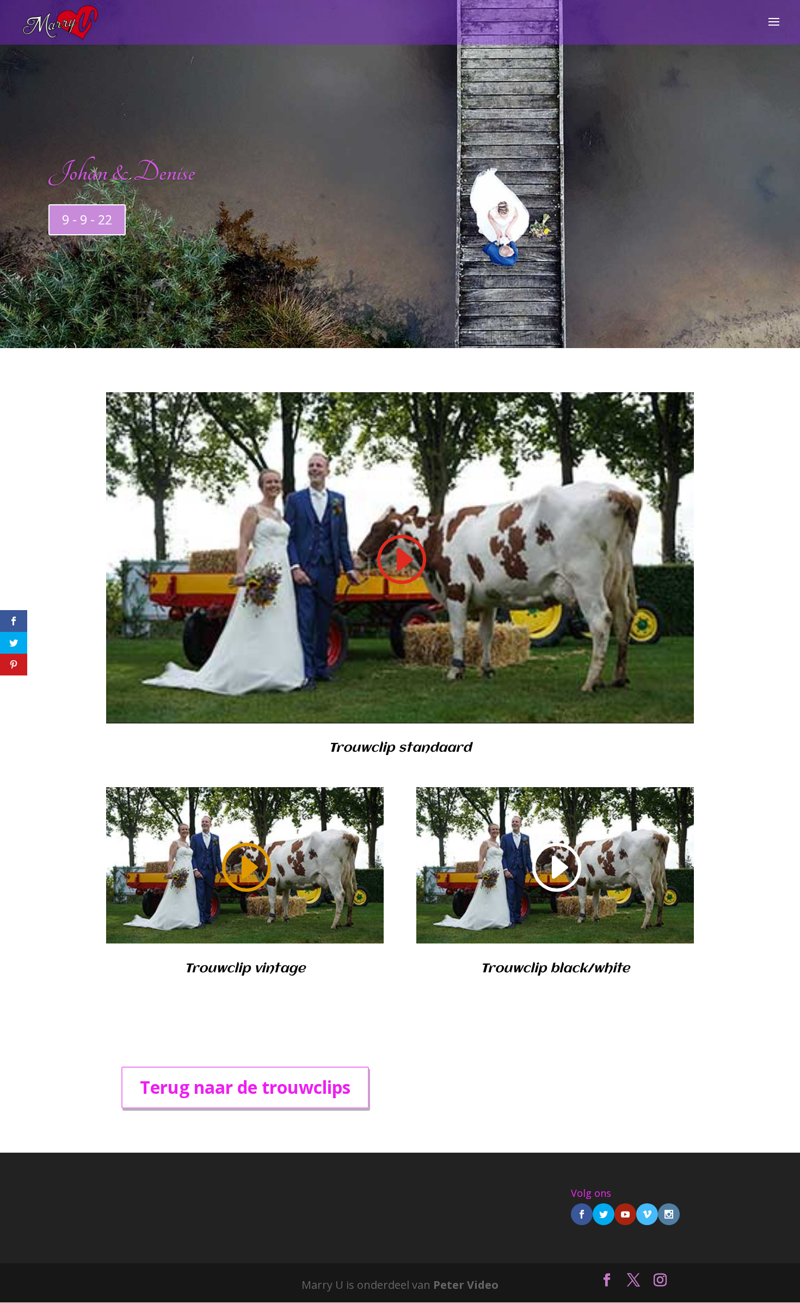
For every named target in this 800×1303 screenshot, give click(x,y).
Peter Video (466, 1284)
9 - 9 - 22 (87, 219)
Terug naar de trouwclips (245, 1087)
